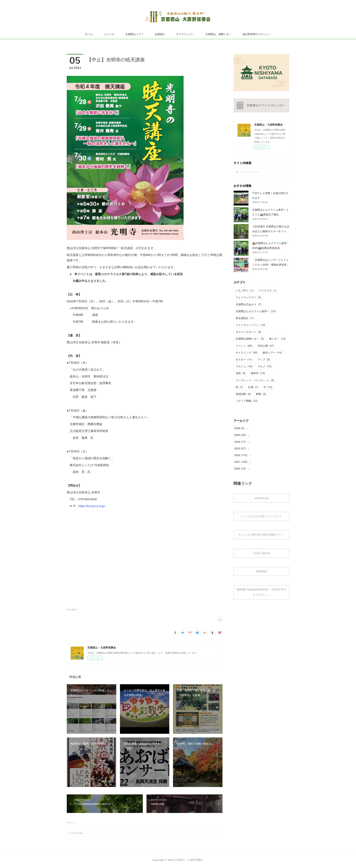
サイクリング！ (185, 34)
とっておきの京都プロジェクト (261, 516)
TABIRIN (261, 571)
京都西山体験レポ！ (250, 338)
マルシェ (244, 366)
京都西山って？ (134, 34)
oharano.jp (261, 498)
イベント (244, 345)
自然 (241, 373)
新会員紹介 (244, 318)
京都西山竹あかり (248, 304)
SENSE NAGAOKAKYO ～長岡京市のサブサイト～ (261, 592)
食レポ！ (277, 338)
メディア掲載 (247, 400)
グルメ (265, 366)
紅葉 (253, 387)
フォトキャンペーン (250, 325)
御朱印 (258, 373)
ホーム (89, 34)
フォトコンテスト (248, 297)
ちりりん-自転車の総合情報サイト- (261, 535)
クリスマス (267, 290)
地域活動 (243, 394)
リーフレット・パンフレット (255, 380)
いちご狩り (244, 290)
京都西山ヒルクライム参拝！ (256, 311)
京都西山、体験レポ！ (218, 34)
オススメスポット (248, 331)
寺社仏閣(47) (72, 609)
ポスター (244, 359)
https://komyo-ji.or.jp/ (91, 506)
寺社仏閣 (266, 345)
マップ (264, 359)
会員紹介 (160, 34)
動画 (261, 394)
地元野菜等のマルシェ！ (257, 34)
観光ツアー (272, 352)
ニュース (109, 34)
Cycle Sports (261, 553)
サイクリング (247, 352)
